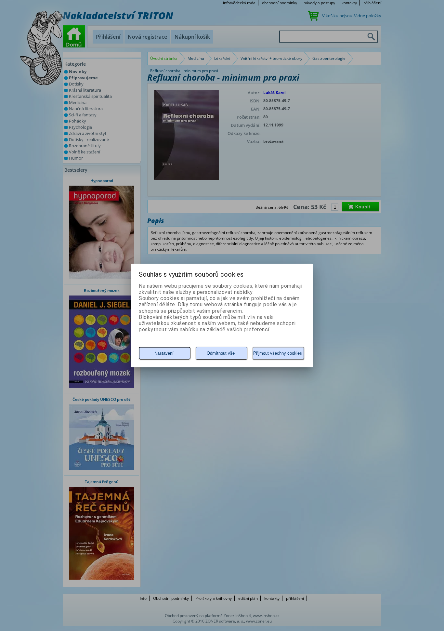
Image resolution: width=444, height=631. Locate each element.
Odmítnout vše (221, 353)
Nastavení (164, 353)
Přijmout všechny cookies (277, 353)
